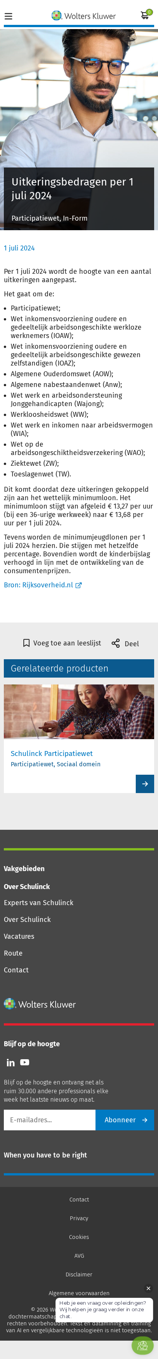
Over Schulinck (27, 919)
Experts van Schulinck (38, 903)
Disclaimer (79, 1274)
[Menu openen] (8, 15)
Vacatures (19, 936)
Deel (131, 644)
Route (13, 953)
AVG (79, 1255)
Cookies (79, 1237)
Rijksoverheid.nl (47, 585)
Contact (16, 970)
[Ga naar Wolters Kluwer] (40, 1003)
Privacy (79, 1218)
